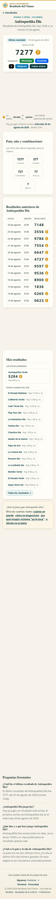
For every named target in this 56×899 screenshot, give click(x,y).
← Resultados (10, 12)
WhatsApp (27, 60)
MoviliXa (9, 892)
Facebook (41, 60)
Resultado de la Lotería (26, 892)
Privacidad (33, 884)
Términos (21, 884)
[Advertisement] (28, 93)
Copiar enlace (38, 66)
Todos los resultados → (19, 492)
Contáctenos (44, 892)
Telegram (22, 66)
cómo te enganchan (27, 515)
